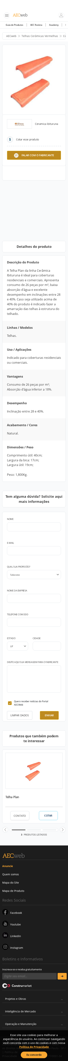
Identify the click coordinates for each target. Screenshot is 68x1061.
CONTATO (20, 815)
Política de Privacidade (34, 1047)
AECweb (11, 36)
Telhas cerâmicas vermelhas (40, 36)
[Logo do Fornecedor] (19, 124)
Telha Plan (12, 797)
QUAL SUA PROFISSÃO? (18, 566)
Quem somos (10, 874)
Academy (53, 24)
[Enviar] (62, 976)
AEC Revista (36, 24)
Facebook (16, 913)
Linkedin (15, 936)
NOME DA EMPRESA (17, 590)
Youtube (15, 924)
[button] (5, 830)
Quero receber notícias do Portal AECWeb (31, 703)
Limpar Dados (19, 715)
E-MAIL (10, 542)
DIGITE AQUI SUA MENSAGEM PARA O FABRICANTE (32, 662)
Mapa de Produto (13, 891)
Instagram (16, 947)
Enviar (49, 715)
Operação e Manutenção (20, 1024)
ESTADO (11, 638)
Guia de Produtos (14, 24)
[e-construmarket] (17, 985)
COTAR (48, 815)
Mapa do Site (10, 882)
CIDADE (37, 638)
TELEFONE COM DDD (17, 614)
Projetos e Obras (15, 999)
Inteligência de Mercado (20, 1011)
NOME (10, 519)
